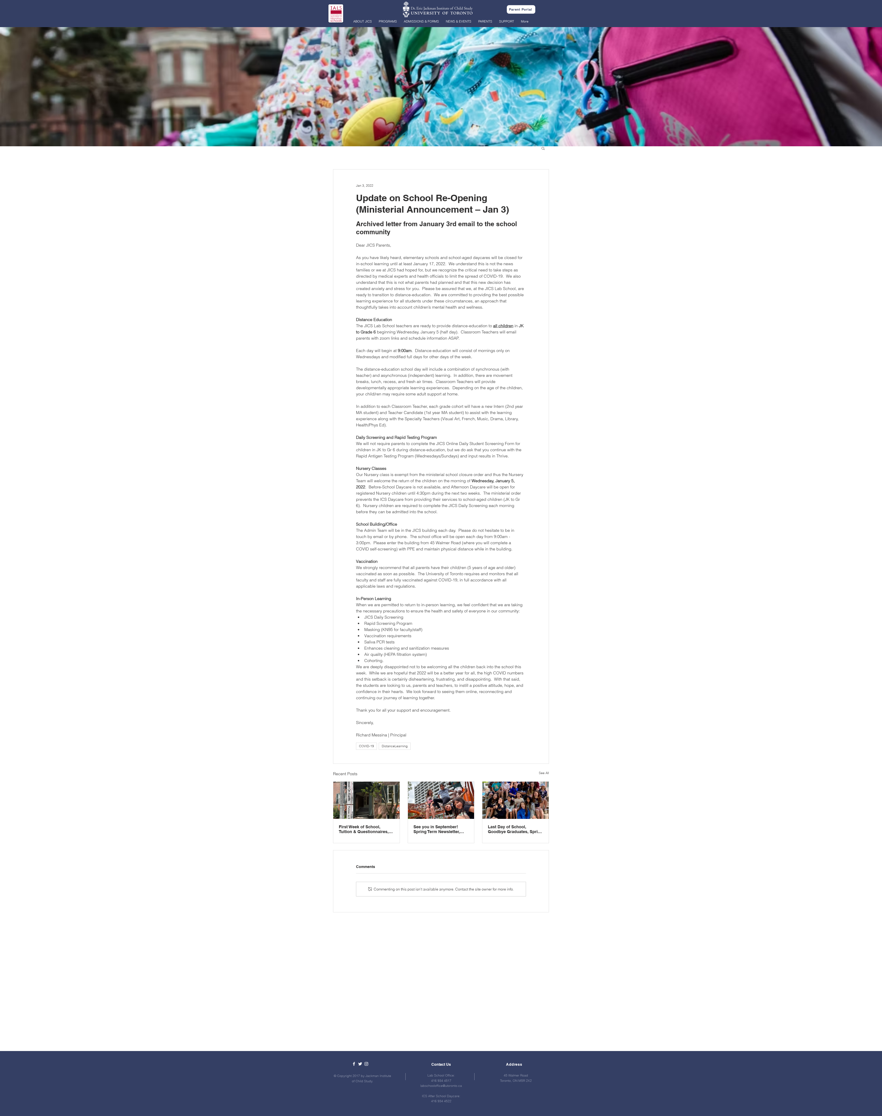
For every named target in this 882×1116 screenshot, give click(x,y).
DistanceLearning (395, 746)
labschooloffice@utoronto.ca (441, 1086)
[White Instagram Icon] (366, 1063)
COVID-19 (366, 746)
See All (544, 773)
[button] (362, 21)
